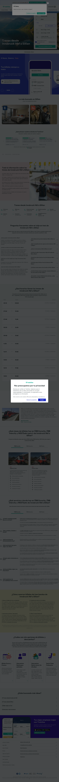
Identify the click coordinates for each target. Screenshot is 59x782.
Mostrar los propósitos (32, 399)
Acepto (42, 399)
